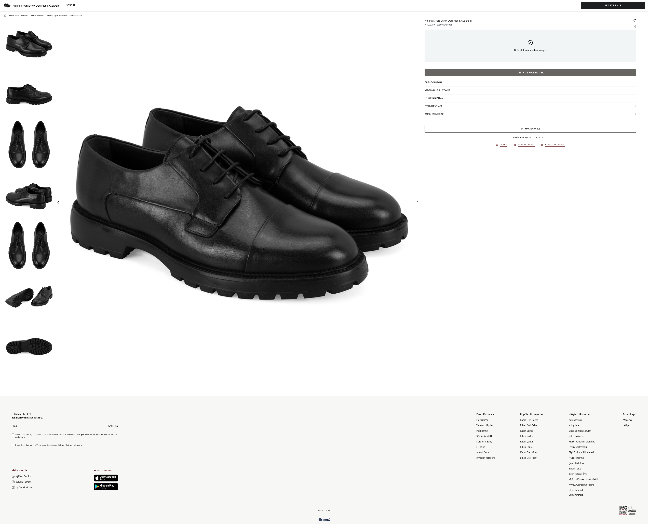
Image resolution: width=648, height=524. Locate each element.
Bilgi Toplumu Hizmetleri (581, 452)
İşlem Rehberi (576, 490)
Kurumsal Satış (484, 441)
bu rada (99, 434)
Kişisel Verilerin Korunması (582, 441)
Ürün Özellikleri (434, 82)
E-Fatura (480, 447)
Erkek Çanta (526, 447)
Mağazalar (628, 419)
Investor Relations (485, 457)
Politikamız (482, 430)
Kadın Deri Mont (528, 452)
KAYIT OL (113, 425)
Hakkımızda (482, 419)
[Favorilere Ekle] (634, 20)
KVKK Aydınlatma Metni (581, 484)
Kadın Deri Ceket (529, 419)
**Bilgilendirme (576, 457)
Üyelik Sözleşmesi (578, 447)
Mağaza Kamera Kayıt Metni (583, 479)
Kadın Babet (526, 430)
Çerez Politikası (576, 463)
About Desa (482, 452)
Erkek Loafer (526, 436)
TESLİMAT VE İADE (433, 106)
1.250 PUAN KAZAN (434, 98)
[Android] (106, 486)
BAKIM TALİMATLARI (434, 114)
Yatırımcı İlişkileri (484, 425)
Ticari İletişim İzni (578, 474)
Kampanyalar (575, 419)
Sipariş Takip (575, 468)
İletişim (626, 425)
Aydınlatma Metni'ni (62, 445)
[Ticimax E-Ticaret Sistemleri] (324, 519)
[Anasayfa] (5, 15)
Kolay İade (574, 425)
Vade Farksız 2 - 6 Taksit (437, 90)
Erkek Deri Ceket (528, 425)
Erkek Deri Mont (528, 457)
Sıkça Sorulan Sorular (580, 430)
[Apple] (106, 478)
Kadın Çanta (526, 441)
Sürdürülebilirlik (484, 436)
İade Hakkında (576, 436)
